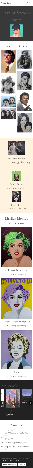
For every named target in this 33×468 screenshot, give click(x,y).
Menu (30, 3)
